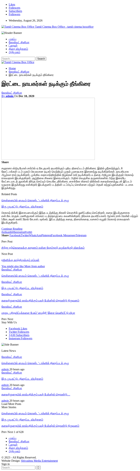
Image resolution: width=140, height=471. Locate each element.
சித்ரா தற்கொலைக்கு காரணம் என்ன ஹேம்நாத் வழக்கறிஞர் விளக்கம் (43, 247)
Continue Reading (11, 228)
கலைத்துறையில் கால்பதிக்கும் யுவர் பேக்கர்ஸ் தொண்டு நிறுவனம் (40, 425)
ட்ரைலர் (13, 45)
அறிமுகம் (14, 52)
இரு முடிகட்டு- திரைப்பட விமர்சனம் (22, 206)
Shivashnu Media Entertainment (39, 460)
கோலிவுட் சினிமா (19, 42)
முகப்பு (12, 39)
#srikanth (6, 232)
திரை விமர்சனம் (18, 48)
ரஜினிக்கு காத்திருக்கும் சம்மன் (20, 260)
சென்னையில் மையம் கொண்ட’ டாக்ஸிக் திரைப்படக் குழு (35, 200)
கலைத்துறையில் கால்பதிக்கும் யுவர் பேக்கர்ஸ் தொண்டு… (35, 394)
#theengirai (18, 232)
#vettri (28, 232)
